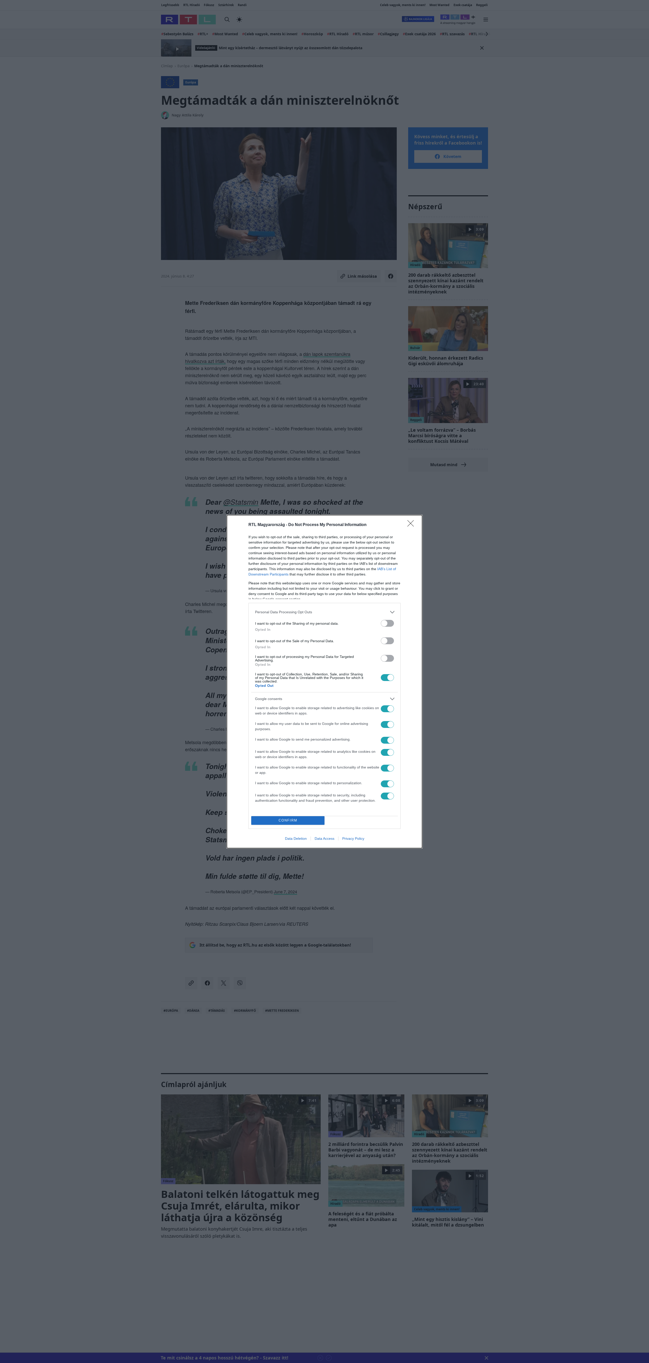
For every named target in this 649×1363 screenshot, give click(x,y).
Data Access (324, 838)
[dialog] (324, 681)
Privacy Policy (353, 838)
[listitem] (324, 612)
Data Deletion (296, 838)
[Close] (412, 525)
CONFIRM (288, 820)
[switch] (387, 623)
